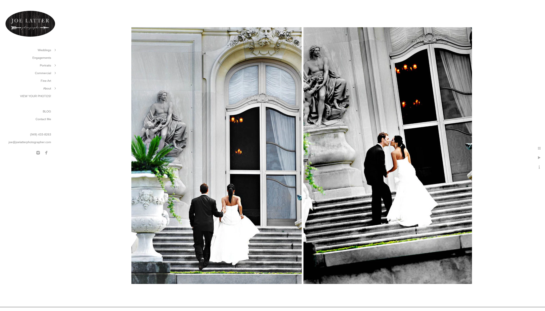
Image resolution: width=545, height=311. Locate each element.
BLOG (47, 111)
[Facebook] (46, 152)
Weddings (44, 50)
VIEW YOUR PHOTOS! (35, 96)
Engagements (41, 57)
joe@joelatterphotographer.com (30, 142)
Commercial (43, 73)
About (47, 88)
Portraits (45, 65)
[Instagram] (38, 152)
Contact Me (43, 119)
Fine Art (46, 80)
